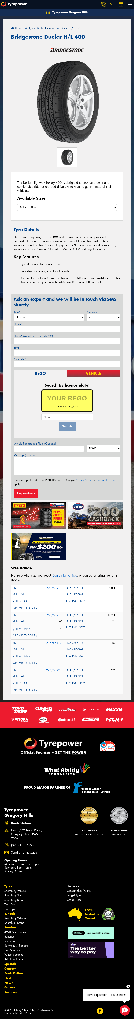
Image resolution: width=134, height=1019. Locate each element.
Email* (18, 347)
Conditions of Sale (46, 1010)
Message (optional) (25, 455)
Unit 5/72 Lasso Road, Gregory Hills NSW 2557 (26, 834)
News (8, 983)
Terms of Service (106, 480)
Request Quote (26, 493)
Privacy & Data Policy (24, 1010)
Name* (18, 324)
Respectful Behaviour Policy (17, 1013)
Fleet (7, 978)
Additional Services (15, 959)
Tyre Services (12, 950)
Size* (17, 312)
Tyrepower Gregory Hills (69, 12)
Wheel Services (13, 954)
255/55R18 (54, 615)
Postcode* (20, 359)
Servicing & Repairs (16, 945)
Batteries (9, 936)
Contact (10, 968)
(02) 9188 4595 (22, 845)
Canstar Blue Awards (79, 891)
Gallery (9, 987)
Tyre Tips (9, 909)
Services (10, 927)
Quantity (92, 312)
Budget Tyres (74, 895)
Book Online (13, 973)
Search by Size (13, 895)
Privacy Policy (83, 480)
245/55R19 (54, 643)
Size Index (73, 886)
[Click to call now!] (103, 4)
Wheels (9, 914)
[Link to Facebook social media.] (100, 1011)
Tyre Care (10, 904)
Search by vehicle (65, 575)
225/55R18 (54, 588)
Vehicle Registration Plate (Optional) (35, 443)
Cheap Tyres (74, 900)
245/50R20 (54, 670)
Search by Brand (14, 900)
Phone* (33, 336)
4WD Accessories (15, 932)
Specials (10, 964)
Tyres (8, 886)
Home (18, 28)
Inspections (10, 941)
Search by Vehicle (15, 891)
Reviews (10, 992)
